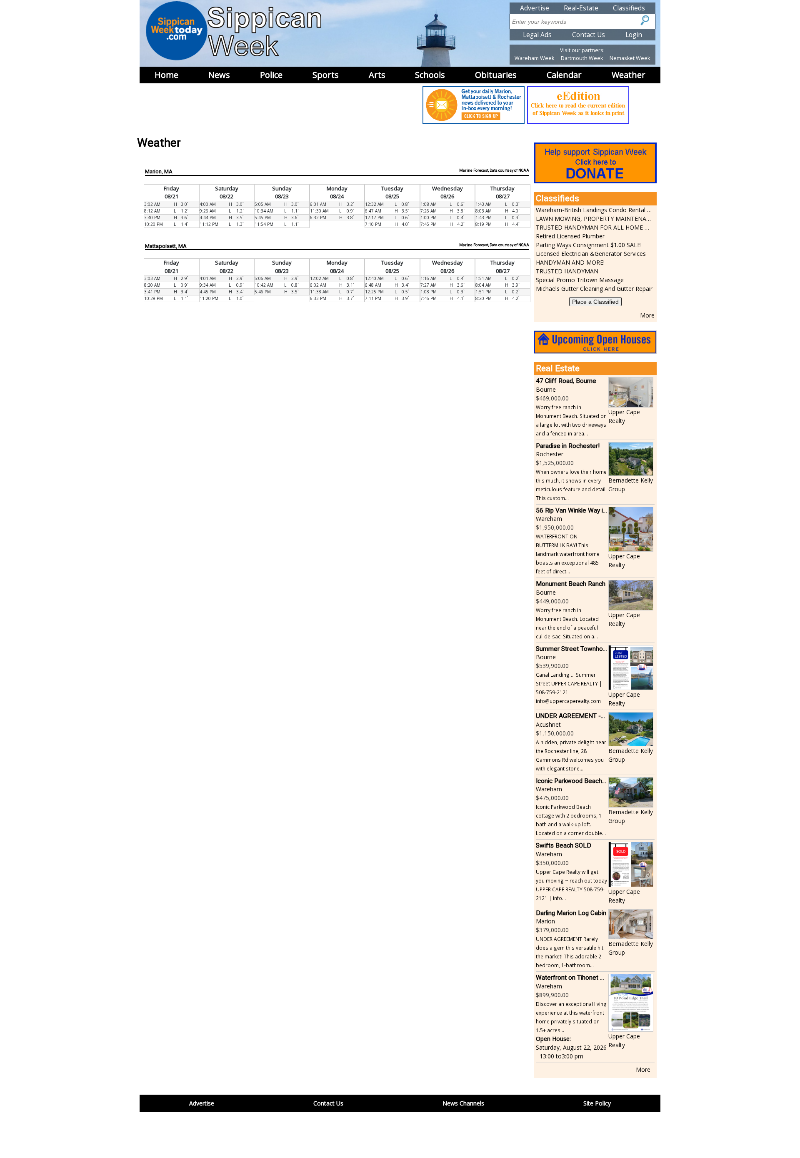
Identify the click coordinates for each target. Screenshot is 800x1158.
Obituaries (496, 74)
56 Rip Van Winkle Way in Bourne (582, 510)
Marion (545, 921)
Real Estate (558, 368)
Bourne (546, 389)
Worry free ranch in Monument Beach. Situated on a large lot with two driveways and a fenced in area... (571, 420)
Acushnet (548, 724)
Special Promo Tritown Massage (580, 280)
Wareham (549, 519)
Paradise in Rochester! (568, 446)
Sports (325, 74)
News (219, 74)
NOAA (523, 170)
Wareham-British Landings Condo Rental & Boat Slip (594, 210)
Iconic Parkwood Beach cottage (580, 781)
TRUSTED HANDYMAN (567, 271)
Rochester (549, 454)
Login (633, 34)
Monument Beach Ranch (570, 584)
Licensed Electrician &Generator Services (591, 254)
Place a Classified (595, 301)
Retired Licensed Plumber (570, 236)
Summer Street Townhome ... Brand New (593, 649)
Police (271, 74)
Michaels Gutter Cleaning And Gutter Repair (594, 289)
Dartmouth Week (582, 58)
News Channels (463, 1103)
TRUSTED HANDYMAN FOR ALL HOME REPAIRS (594, 227)
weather (628, 74)
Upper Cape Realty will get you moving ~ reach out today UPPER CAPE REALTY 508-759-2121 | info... (571, 884)
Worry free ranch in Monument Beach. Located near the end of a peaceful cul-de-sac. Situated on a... (567, 623)
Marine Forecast (473, 170)
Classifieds (629, 8)
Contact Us (588, 34)
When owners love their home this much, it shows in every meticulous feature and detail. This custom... (571, 484)
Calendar (564, 74)
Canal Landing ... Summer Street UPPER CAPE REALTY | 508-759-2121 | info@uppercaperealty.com (569, 687)
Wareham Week (534, 58)
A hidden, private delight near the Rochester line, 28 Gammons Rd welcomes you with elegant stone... (571, 755)
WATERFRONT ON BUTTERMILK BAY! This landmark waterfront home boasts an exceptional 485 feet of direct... (568, 554)
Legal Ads (537, 34)
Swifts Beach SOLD (563, 845)
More (647, 315)
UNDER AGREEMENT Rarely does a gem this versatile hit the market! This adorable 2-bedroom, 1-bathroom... (569, 951)
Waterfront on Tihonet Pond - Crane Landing (598, 977)
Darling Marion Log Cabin (571, 913)
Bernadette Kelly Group (630, 484)
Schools (430, 74)
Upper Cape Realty (624, 416)
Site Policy (597, 1103)
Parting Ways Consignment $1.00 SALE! (589, 245)
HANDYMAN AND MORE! (570, 262)
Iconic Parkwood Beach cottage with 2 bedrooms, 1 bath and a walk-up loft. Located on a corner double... (571, 819)
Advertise (534, 8)
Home (166, 74)
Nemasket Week (630, 58)
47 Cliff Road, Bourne (566, 381)
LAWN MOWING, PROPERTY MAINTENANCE (594, 219)
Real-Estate (581, 8)
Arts (377, 74)
